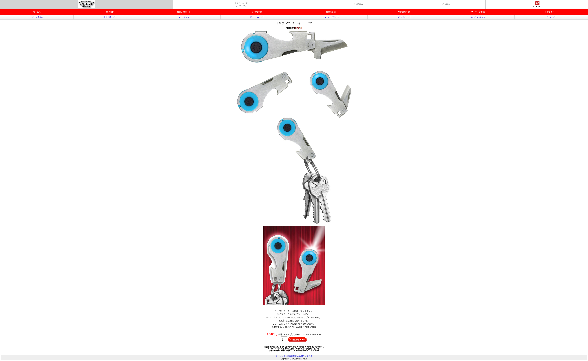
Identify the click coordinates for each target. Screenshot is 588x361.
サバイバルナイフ (477, 17)
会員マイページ (551, 12)
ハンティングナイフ (330, 17)
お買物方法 (257, 12)
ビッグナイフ (551, 17)
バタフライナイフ (404, 17)
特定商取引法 (404, 12)
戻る (310, 356)
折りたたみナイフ (257, 17)
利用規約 (295, 356)
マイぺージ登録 (478, 12)
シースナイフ (183, 17)
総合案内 (446, 4)
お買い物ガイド (184, 12)
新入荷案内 (358, 4)
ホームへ (37, 12)
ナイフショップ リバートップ (241, 4)
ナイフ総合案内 (36, 17)
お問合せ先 (331, 12)
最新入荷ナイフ (110, 17)
